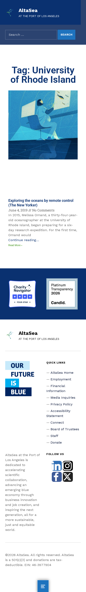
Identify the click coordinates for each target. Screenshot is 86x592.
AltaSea (28, 10)
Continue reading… (23, 240)
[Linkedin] (57, 466)
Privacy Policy (61, 404)
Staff (54, 436)
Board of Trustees (65, 429)
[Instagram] (68, 466)
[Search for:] (31, 34)
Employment (61, 379)
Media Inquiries (63, 398)
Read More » (15, 245)
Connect (57, 422)
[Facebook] (57, 477)
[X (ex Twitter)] (68, 477)
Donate (56, 442)
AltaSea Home (62, 373)
